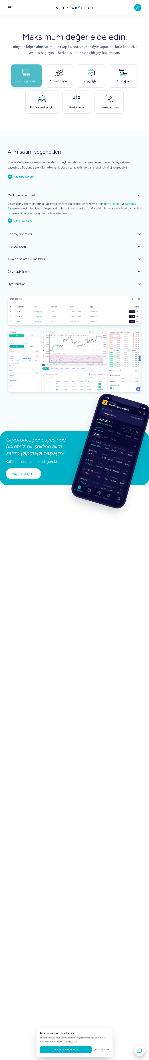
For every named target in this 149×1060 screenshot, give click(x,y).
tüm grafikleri (112, 204)
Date (105, 436)
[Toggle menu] (9, 7)
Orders (119, 433)
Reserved (138, 438)
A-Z (112, 438)
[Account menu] (137, 7)
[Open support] (139, 1050)
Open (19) (99, 427)
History (110, 430)
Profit (96, 434)
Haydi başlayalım (23, 474)
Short (128, 436)
